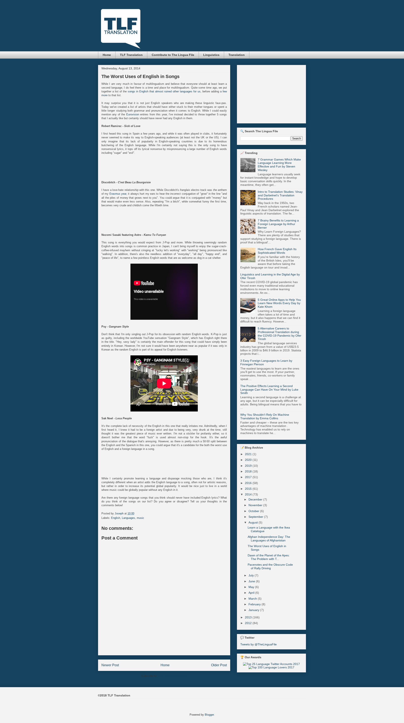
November (256, 505)
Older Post (219, 665)
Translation (237, 55)
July (252, 575)
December (256, 499)
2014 (248, 494)
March (253, 598)
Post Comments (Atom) (172, 675)
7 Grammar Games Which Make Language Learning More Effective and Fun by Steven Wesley (279, 165)
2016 (248, 483)
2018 (248, 471)
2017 (248, 477)
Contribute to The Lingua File (173, 55)
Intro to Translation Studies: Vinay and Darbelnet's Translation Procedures (280, 195)
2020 (248, 459)
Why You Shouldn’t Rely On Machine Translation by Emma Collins (264, 416)
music (140, 517)
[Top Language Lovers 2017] (271, 667)
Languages (128, 517)
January (254, 610)
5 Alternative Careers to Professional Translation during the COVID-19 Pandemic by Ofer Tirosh (279, 334)
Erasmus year (117, 193)
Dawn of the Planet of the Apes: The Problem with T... (269, 557)
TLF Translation (131, 55)
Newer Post (110, 665)
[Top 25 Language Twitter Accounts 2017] (271, 664)
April (252, 592)
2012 (248, 623)
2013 (248, 617)
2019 (248, 465)
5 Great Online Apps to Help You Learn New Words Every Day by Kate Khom (279, 303)
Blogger (209, 714)
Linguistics (211, 55)
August (254, 522)
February (255, 604)
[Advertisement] (164, 645)
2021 (248, 454)
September (256, 516)
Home (107, 55)
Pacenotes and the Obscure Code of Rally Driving (270, 566)
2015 (248, 488)
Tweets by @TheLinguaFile (258, 644)
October (254, 511)
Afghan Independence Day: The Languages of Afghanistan (269, 538)
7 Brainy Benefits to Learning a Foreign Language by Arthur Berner (278, 224)
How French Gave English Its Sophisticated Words (277, 250)
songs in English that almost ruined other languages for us (164, 91)
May (252, 587)
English (115, 517)
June (252, 581)
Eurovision (132, 114)
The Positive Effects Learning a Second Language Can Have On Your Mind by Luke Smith (269, 389)
